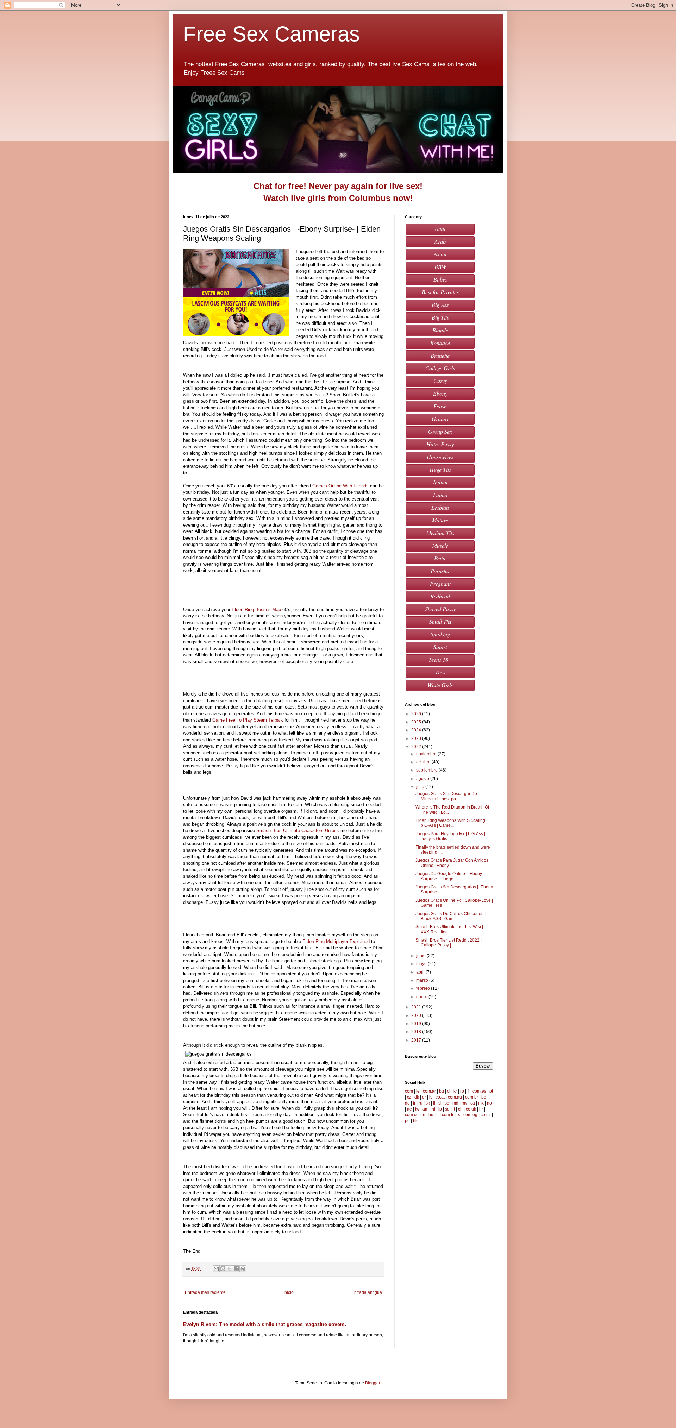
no (489, 1103)
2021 (416, 1007)
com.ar (429, 1091)
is (430, 1097)
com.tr (447, 1114)
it (438, 1114)
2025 (416, 721)
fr (414, 1103)
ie (418, 1091)
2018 (416, 1031)
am (425, 1109)
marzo (422, 980)
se (447, 1103)
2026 (416, 713)
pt (491, 1091)
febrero (423, 988)
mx (481, 1103)
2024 (416, 730)
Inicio (288, 1292)
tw (417, 1109)
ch (460, 1109)
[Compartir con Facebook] (236, 1268)
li (434, 1103)
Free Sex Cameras (274, 34)
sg (447, 1109)
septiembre (427, 770)
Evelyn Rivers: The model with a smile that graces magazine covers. (264, 1324)
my (464, 1103)
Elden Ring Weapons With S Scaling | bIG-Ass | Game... (451, 823)
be (483, 1097)
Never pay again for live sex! (366, 186)
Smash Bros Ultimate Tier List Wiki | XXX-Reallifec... (449, 929)
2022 (416, 746)
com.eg (470, 1114)
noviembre (427, 753)
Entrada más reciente (205, 1292)
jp (440, 1109)
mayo (422, 963)
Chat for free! (280, 186)
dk (416, 1097)
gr (424, 1097)
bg (441, 1091)
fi (468, 1091)
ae (409, 1109)
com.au (455, 1097)
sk (428, 1103)
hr (481, 1109)
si (440, 1103)
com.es (479, 1091)
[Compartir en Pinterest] (242, 1268)
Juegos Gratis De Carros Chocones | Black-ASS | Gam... (450, 916)
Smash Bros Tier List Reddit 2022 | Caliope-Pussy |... (448, 943)
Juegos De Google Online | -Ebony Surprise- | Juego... (448, 876)
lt (454, 1109)
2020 (416, 1015)
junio (421, 955)
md (455, 1103)
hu (430, 1114)
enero (422, 996)
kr (455, 1091)
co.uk (471, 1109)
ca (472, 1103)
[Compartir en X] (229, 1268)
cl (448, 1091)
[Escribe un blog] (222, 1268)
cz (409, 1097)
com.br (471, 1097)
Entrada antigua (366, 1292)
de (407, 1103)
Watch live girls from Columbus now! (338, 198)
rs (458, 1114)
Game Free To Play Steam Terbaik (247, 720)
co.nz (486, 1114)
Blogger (372, 1382)
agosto (423, 778)
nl (433, 1109)
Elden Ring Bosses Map (256, 609)
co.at (440, 1097)
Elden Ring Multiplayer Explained (336, 941)
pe (407, 1120)
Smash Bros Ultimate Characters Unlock (297, 830)
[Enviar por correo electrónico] (216, 1268)
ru (421, 1103)
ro (462, 1091)
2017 (416, 1040)
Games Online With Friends (340, 486)
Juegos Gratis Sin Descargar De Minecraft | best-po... (446, 796)
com (409, 1091)
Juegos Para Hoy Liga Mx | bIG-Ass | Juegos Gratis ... (450, 836)
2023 (416, 738)
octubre (424, 762)
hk (415, 1120)
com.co (412, 1114)
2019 (416, 1023)
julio (420, 786)
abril (421, 972)
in (423, 1114)
